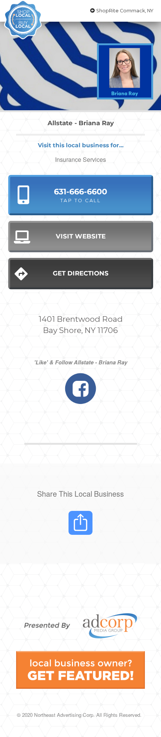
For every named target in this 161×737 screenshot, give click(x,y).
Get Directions (81, 273)
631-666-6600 (80, 195)
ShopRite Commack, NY (124, 10)
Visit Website (81, 236)
